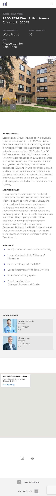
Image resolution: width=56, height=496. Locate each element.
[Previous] (5, 106)
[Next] (13, 106)
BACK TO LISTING (31, 482)
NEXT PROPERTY (25, 491)
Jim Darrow (24, 338)
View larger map (8, 385)
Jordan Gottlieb (26, 321)
